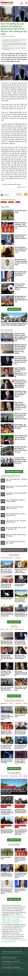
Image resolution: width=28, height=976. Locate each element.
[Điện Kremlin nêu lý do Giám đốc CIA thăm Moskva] (7, 276)
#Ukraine (11, 202)
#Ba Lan (18, 202)
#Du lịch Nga (4, 776)
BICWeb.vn (20, 968)
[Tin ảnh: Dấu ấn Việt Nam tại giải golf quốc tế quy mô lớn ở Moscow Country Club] (14, 317)
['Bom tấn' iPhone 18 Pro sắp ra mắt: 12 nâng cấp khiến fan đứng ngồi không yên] (21, 754)
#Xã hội (3, 825)
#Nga (2, 629)
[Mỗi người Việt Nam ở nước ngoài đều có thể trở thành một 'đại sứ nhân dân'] (7, 607)
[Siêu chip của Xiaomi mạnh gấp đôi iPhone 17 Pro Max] (7, 754)
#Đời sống (8, 825)
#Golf (3, 786)
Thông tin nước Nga (10, 476)
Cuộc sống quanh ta (14, 700)
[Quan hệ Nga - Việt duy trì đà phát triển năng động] (7, 428)
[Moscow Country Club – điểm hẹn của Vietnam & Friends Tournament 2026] (21, 564)
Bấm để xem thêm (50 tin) (14, 471)
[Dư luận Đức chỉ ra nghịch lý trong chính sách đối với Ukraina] (7, 239)
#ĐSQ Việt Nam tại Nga (7, 557)
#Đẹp (20, 776)
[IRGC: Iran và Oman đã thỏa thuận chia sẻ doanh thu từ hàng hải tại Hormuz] (7, 417)
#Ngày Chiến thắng (19, 807)
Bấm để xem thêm (14, 309)
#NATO (7, 629)
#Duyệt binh (7, 805)
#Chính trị (3, 202)
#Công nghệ (4, 703)
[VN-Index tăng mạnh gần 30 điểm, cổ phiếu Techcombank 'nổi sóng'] (7, 450)
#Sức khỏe (18, 703)
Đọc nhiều (5, 207)
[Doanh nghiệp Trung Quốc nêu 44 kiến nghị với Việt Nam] (7, 439)
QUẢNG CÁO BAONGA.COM (12, 550)
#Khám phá (3, 807)
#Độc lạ (11, 703)
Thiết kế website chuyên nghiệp (11, 967)
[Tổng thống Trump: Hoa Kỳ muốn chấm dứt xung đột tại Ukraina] (7, 395)
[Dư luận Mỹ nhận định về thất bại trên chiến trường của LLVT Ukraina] (7, 251)
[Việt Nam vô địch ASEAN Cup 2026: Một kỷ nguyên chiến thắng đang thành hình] (7, 337)
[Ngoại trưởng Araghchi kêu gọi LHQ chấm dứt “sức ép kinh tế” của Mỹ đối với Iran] (7, 406)
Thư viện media (14, 773)
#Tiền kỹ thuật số (19, 629)
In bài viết (6, 195)
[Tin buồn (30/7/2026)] (7, 593)
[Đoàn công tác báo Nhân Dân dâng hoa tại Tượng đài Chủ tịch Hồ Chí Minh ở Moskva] (21, 607)
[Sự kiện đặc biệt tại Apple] (7, 215)
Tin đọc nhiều (14, 844)
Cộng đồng (14, 555)
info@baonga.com (9, 964)
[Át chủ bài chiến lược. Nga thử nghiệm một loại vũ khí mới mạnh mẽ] (7, 288)
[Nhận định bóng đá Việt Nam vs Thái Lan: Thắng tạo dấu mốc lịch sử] (7, 227)
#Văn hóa (17, 825)
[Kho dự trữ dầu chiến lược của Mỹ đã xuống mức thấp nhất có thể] (7, 461)
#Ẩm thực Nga (14, 776)
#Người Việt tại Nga (11, 786)
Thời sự (14, 626)
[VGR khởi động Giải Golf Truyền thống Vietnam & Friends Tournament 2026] (21, 593)
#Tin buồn (17, 557)
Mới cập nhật (7, 330)
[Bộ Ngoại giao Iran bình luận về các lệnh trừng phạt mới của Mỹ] (7, 301)
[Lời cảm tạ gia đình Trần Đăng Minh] (21, 579)
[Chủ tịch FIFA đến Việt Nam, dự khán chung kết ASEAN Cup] (21, 740)
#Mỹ (11, 629)
